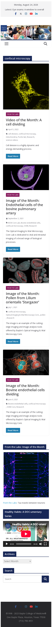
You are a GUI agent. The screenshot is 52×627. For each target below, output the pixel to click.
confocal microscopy (27, 134)
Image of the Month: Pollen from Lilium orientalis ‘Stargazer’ (22, 297)
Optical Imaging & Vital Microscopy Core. (22, 315)
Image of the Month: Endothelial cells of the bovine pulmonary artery (24, 206)
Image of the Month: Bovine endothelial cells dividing (25, 389)
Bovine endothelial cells (30, 223)
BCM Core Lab (14, 223)
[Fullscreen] (45, 543)
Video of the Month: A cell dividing (24, 121)
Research (30, 137)
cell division (13, 134)
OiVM (26, 226)
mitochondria (11, 137)
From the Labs (10, 502)
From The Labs (12, 114)
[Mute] (40, 543)
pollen (42, 315)
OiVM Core (11, 407)
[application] (26, 534)
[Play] (6, 543)
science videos (12, 140)
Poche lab (22, 137)
